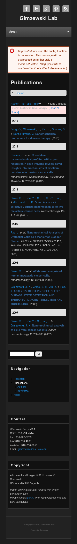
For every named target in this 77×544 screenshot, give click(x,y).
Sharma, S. (59, 129)
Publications (21, 382)
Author (14, 103)
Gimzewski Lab (48, 524)
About (17, 394)
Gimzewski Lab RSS (65, 8)
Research (19, 378)
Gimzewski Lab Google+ (46, 8)
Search (20, 93)
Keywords (23, 390)
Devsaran (44, 530)
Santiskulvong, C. (23, 134)
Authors (21, 386)
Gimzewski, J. (31, 129)
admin (30, 497)
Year (36, 103)
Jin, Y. (53, 287)
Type (28, 103)
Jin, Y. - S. (33, 198)
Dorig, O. (16, 129)
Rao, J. (46, 129)
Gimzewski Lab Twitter (36, 8)
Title (21, 103)
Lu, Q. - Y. (47, 198)
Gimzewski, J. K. (23, 202)
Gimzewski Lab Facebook (26, 8)
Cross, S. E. (18, 198)
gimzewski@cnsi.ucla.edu (32, 449)
